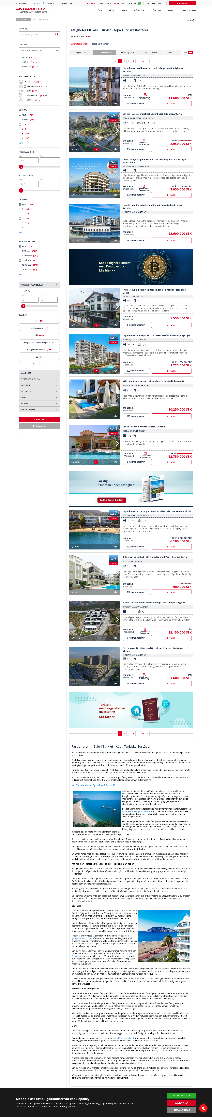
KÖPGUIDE (139, 10)
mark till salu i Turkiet (123, 1038)
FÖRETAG (156, 10)
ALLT (33, 81)
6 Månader (29, 251)
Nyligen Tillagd (81, 52)
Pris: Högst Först (128, 52)
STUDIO (28, 119)
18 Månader (30, 265)
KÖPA (99, 10)
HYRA (124, 10)
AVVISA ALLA (181, 1102)
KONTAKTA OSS (188, 10)
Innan (42, 295)
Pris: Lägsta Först (151, 52)
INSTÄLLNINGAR (182, 1110)
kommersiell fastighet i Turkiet (136, 811)
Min (20, 156)
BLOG (170, 10)
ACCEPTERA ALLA (182, 1095)
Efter (22, 295)
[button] (117, 85)
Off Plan (28, 291)
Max (41, 156)
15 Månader (30, 260)
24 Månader (29, 269)
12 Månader (30, 255)
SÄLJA (112, 10)
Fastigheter (43, 19)
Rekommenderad (104, 52)
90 (142, 61)
